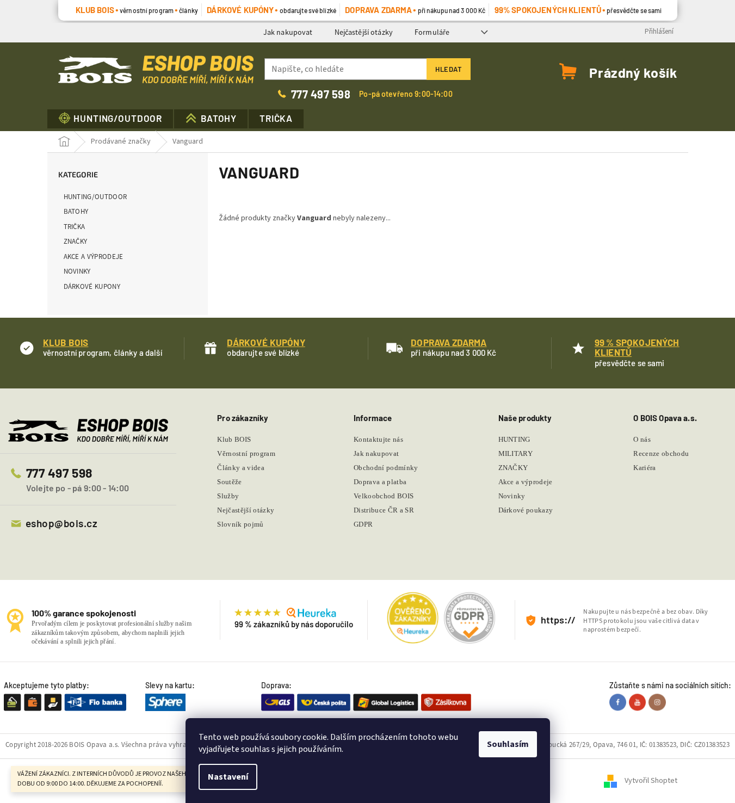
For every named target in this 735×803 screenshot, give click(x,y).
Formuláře (432, 32)
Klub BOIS (234, 439)
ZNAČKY (76, 241)
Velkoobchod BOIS (383, 496)
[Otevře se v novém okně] (619, 701)
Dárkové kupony (92, 286)
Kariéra (644, 468)
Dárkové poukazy (525, 510)
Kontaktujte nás (378, 439)
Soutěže (229, 482)
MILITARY (515, 453)
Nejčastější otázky (364, 32)
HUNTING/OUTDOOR (95, 196)
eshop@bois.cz (61, 523)
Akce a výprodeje (93, 256)
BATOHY (76, 211)
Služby (228, 496)
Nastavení (228, 777)
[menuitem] (110, 118)
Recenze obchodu (661, 453)
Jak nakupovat (288, 32)
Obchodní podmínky (386, 468)
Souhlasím (508, 744)
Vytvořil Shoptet (651, 780)
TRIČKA (74, 226)
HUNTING (514, 439)
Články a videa (240, 468)
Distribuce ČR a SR (384, 510)
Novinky (77, 271)
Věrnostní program (246, 453)
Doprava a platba (380, 482)
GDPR (363, 524)
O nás (642, 439)
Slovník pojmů (240, 524)
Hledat (448, 69)
